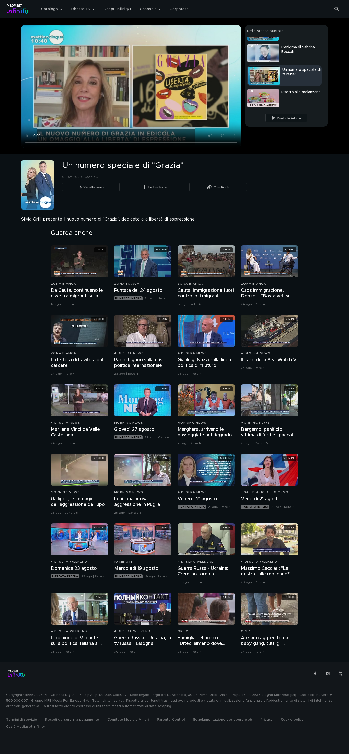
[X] (340, 673)
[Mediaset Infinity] (17, 9)
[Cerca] (337, 9)
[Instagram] (327, 673)
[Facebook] (315, 673)
